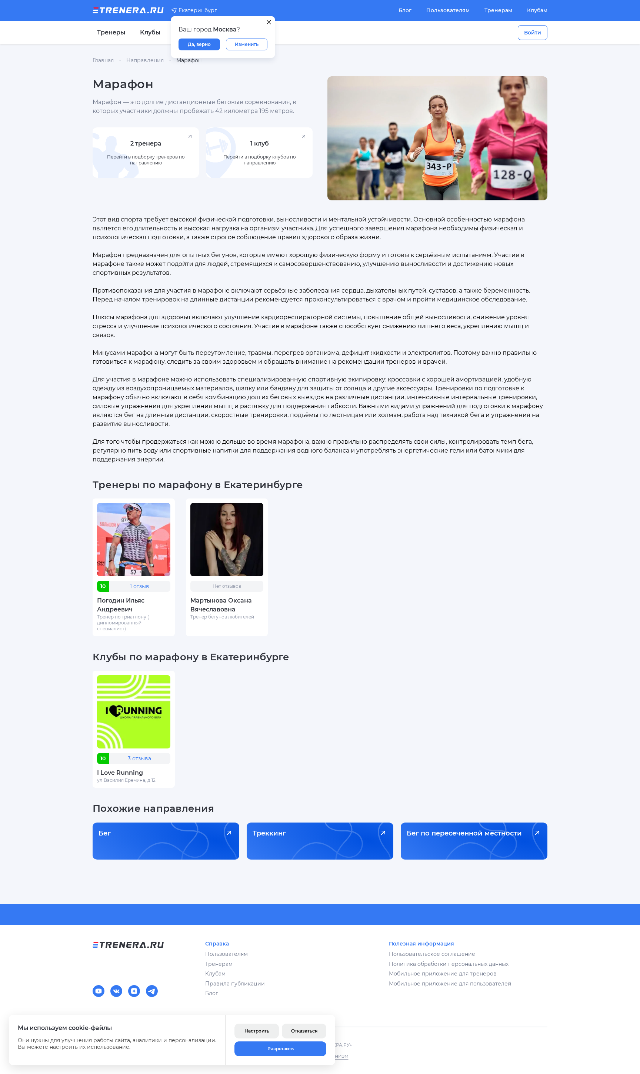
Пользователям (448, 10)
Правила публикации (235, 983)
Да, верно (199, 44)
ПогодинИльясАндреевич (120, 605)
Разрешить (280, 1048)
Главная (103, 60)
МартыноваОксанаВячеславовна (221, 605)
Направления (145, 60)
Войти (532, 32)
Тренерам (498, 10)
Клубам (537, 10)
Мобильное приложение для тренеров (443, 973)
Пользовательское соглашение (432, 954)
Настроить (256, 1031)
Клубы (150, 32)
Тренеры (111, 32)
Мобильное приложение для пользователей (450, 983)
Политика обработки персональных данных (449, 964)
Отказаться (304, 1031)
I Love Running (120, 772)
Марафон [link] (188, 60)
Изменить (247, 44)
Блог (405, 10)
